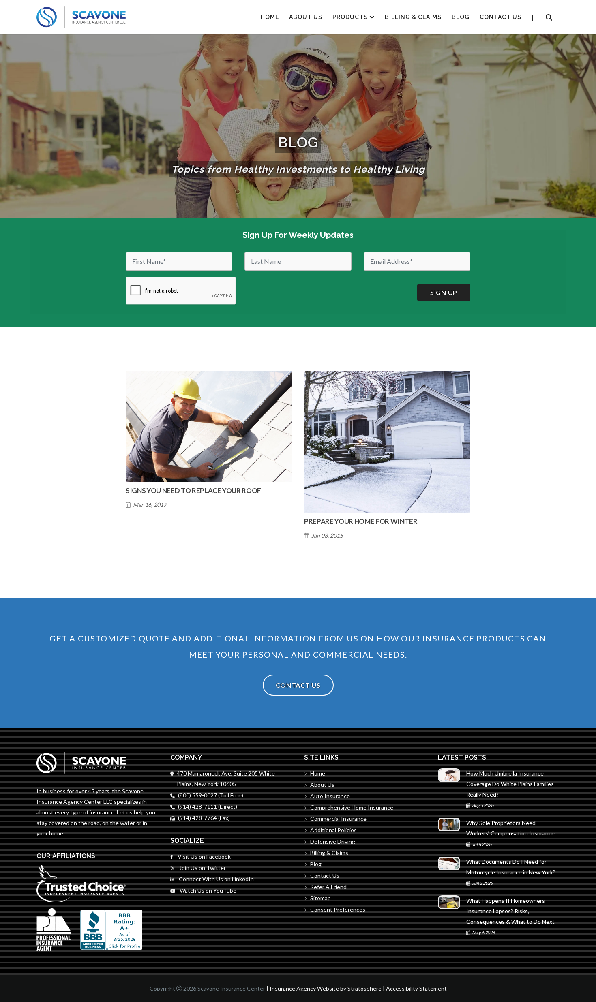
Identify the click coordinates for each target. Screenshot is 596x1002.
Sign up (443, 292)
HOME (270, 17)
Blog (461, 17)
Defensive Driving (332, 841)
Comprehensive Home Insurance (351, 807)
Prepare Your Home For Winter (360, 521)
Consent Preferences (337, 909)
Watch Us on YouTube (207, 890)
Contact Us (500, 17)
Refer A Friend (328, 886)
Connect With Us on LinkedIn (216, 879)
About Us (305, 17)
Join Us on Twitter (202, 867)
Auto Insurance (330, 796)
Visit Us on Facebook (203, 856)
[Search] (549, 17)
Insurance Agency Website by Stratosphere (326, 988)
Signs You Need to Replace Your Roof (193, 490)
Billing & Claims (413, 17)
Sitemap (320, 898)
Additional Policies (333, 830)
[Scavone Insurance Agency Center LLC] (81, 17)
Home (317, 773)
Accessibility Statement (416, 988)
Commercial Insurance (338, 818)
